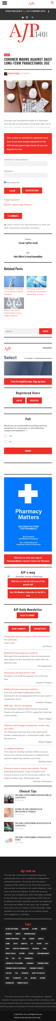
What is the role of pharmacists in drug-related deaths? (13, 313)
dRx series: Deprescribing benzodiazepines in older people (33, 796)
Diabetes (24, 943)
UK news (33, 978)
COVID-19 (40, 939)
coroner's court (18, 225)
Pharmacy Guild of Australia (16, 968)
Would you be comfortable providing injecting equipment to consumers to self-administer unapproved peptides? (25, 428)
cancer (17, 934)
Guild (7, 948)
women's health (23, 983)
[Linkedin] (23, 17)
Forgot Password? (12, 200)
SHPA (7, 978)
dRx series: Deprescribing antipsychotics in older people (33, 824)
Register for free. (14, 149)
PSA (16, 973)
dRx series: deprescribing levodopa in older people (33, 838)
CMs (24, 939)
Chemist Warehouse (12, 939)
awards (43, 929)
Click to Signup (27, 615)
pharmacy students (36, 968)
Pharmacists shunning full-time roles (19, 673)
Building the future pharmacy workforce (21, 653)
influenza (35, 948)
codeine (31, 939)
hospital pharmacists (21, 948)
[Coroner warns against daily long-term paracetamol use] (28, 96)
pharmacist (29, 958)
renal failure (35, 228)
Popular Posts (40, 629)
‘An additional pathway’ (14, 748)
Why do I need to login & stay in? (18, 205)
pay (7, 958)
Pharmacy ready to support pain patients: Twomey (25, 768)
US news (42, 978)
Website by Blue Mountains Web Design (27, 1017)
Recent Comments (19, 629)
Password (8, 171)
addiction (25, 929)
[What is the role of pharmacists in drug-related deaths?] (14, 303)
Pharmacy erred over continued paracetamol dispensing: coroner (36, 291)
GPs (46, 943)
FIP (32, 943)
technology (17, 978)
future (39, 943)
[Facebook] (48, 11)
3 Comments (13, 215)
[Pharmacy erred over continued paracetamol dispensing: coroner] (36, 281)
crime (8, 943)
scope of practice (38, 973)
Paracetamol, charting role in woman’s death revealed (13, 291)
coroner (9, 225)
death (44, 225)
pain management (43, 953)
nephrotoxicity (15, 228)
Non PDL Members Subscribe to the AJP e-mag (28, 594)
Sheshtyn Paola (14, 73)
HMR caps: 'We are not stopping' (18, 706)
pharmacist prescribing (14, 963)
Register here (32, 190)
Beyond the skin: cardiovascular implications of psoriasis (28, 810)
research (25, 973)
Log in (19, 400)
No (10, 442)
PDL (19, 958)
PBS (13, 958)
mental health (10, 953)
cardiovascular (29, 934)
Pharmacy (30, 963)
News (7, 55)
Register (34, 400)
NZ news (22, 953)
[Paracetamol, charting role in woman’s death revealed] (14, 281)
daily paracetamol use (33, 225)
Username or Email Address (16, 160)
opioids (30, 953)
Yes (10, 436)
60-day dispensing (12, 929)
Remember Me (12, 182)
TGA (25, 978)
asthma (34, 929)
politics (8, 973)
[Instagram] (27, 17)
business (9, 934)
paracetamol (25, 228)
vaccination (10, 983)
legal (44, 948)
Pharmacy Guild (42, 963)
